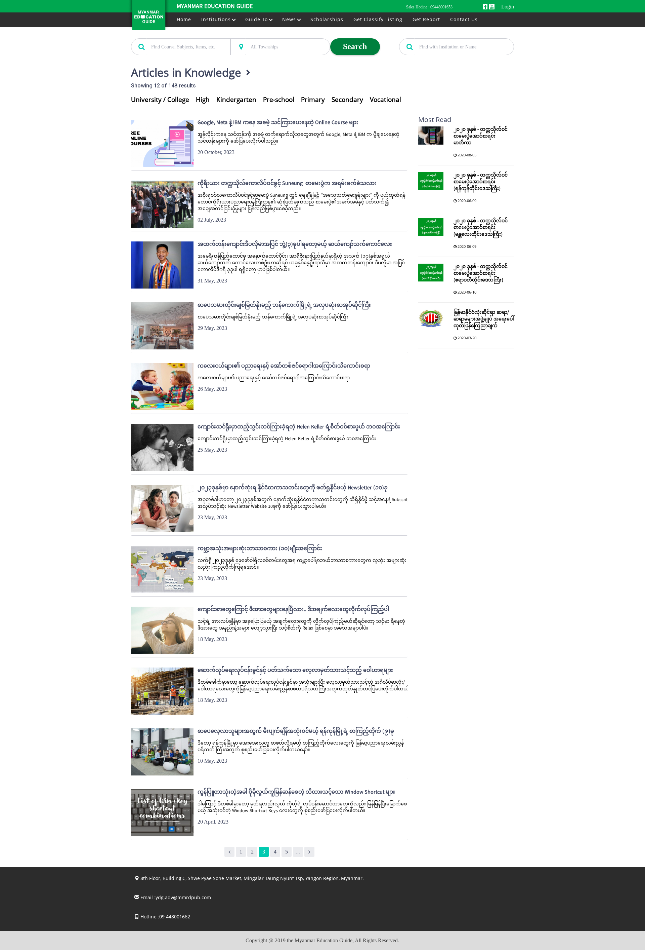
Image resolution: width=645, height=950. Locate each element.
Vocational (385, 99)
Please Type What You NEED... (160, 34)
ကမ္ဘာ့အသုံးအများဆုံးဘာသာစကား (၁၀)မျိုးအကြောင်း (260, 549)
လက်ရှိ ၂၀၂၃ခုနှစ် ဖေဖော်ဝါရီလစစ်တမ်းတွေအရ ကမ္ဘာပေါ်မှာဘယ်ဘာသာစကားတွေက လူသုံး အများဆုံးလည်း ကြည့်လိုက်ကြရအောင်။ (302, 564)
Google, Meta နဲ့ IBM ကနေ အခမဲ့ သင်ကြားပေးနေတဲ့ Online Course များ (278, 123)
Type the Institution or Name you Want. (436, 34)
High (203, 99)
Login (507, 6)
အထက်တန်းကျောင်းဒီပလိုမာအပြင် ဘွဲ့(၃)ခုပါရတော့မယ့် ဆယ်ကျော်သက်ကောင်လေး (295, 244)
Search (355, 46)
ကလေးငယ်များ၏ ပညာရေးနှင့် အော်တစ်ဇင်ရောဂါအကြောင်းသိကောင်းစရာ (284, 366)
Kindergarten (236, 99)
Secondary (347, 99)
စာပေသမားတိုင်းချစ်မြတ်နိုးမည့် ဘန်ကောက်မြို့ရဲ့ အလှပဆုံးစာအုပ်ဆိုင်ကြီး (284, 305)
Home (184, 19)
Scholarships (326, 19)
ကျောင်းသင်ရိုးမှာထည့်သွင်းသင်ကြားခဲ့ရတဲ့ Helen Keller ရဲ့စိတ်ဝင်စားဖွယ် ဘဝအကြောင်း (299, 427)
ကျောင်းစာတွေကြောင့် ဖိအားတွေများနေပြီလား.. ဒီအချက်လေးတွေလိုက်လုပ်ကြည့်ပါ (293, 610)
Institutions (216, 19)
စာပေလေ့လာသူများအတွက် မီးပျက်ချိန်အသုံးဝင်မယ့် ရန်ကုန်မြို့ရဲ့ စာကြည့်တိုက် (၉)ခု (296, 731)
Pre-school (278, 99)
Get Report (426, 19)
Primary (313, 99)
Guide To (257, 19)
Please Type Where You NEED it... (262, 34)
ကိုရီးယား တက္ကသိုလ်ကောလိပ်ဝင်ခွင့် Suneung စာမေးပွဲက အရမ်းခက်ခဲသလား (287, 184)
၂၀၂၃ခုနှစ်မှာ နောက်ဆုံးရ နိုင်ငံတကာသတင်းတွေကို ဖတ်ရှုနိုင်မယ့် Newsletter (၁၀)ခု (293, 488)
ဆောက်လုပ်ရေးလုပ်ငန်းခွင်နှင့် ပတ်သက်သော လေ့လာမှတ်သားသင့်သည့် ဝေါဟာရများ (295, 671)
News (290, 19)
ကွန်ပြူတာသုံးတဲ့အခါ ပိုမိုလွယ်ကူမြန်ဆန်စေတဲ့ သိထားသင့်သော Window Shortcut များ (296, 792)
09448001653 (441, 7)
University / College (160, 99)
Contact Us (464, 19)
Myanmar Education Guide (215, 6)
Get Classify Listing (377, 19)
